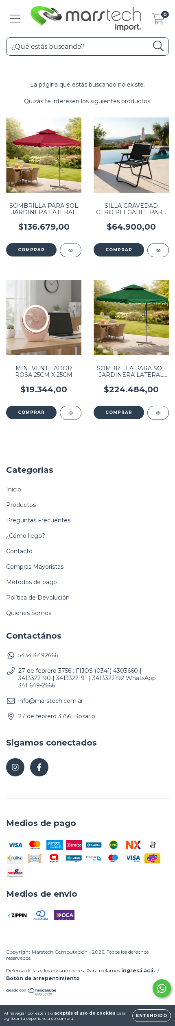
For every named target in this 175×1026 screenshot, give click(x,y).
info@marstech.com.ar (50, 700)
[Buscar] (158, 46)
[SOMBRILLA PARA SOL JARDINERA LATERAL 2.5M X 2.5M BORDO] (70, 250)
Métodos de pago (31, 582)
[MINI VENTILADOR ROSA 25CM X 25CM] (70, 413)
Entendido (151, 1015)
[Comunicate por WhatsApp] (162, 988)
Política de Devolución (38, 597)
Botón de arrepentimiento (43, 978)
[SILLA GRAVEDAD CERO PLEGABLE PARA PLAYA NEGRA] (158, 250)
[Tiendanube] (31, 994)
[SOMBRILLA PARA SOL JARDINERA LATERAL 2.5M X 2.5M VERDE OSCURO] (158, 413)
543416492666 (38, 655)
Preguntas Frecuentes (38, 520)
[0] (158, 20)
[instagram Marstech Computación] (15, 767)
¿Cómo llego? (25, 535)
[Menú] (15, 19)
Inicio (13, 489)
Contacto (19, 551)
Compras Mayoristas (34, 566)
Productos (21, 505)
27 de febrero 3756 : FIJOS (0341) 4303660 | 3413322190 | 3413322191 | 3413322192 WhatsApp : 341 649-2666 (88, 678)
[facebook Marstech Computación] (39, 767)
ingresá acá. (138, 970)
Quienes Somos (28, 613)
